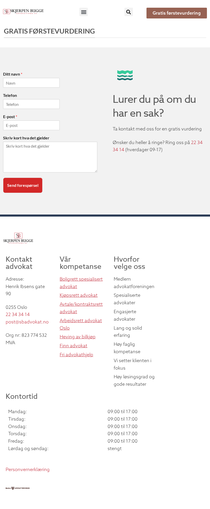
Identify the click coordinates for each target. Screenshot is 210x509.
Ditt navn (12, 74)
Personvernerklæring (28, 469)
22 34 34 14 (18, 314)
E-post (10, 116)
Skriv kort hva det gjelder (26, 137)
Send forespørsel (22, 185)
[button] (83, 12)
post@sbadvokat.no (27, 322)
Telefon (10, 95)
